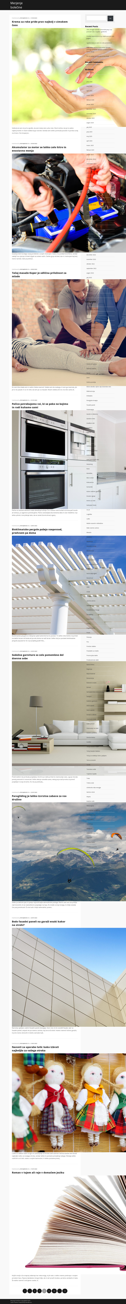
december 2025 (91, 109)
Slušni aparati (90, 710)
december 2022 (91, 255)
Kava (88, 469)
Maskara (89, 537)
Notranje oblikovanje (93, 582)
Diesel (88, 373)
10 (54, 1291)
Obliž (88, 587)
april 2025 (89, 141)
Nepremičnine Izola (92, 564)
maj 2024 (89, 177)
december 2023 (91, 200)
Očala (88, 592)
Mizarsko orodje (91, 546)
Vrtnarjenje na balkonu (93, 810)
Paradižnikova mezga (93, 610)
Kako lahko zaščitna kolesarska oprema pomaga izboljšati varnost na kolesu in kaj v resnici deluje (100, 50)
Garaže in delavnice (92, 414)
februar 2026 (90, 100)
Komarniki (90, 487)
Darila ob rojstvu (91, 364)
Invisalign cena (91, 437)
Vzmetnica (90, 824)
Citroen (89, 359)
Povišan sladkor (91, 646)
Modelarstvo (90, 551)
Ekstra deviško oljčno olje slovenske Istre (99, 387)
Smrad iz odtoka (91, 714)
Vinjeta (89, 797)
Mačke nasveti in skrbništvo (95, 523)
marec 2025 (90, 145)
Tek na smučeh (91, 760)
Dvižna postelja (91, 382)
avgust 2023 (90, 218)
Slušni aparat (90, 705)
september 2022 (91, 268)
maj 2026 (89, 86)
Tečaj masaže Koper (93, 746)
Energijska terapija (92, 400)
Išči (110, 18)
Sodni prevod (90, 724)
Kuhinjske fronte (91, 505)
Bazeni (89, 318)
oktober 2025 (91, 118)
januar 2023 (90, 250)
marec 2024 (90, 186)
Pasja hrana (90, 619)
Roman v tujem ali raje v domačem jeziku (38, 1172)
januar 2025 (90, 154)
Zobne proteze (91, 865)
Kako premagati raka (93, 459)
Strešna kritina (91, 737)
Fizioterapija (90, 409)
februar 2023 (90, 245)
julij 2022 (89, 277)
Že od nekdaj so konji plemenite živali (98, 56)
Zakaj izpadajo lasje (92, 833)
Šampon (89, 696)
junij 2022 (89, 282)
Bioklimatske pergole (93, 323)
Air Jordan (89, 305)
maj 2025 (89, 136)
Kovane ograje (91, 496)
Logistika (89, 514)
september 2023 (91, 214)
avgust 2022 (90, 273)
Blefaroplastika (91, 327)
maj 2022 (89, 286)
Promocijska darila (92, 655)
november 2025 (91, 113)
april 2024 (89, 182)
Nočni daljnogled (92, 573)
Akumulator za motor (93, 309)
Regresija (89, 669)
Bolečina (89, 332)
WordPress (28, 1302)
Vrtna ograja (90, 806)
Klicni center (90, 478)
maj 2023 (89, 232)
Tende (88, 765)
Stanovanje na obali (92, 728)
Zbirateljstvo (90, 851)
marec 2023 (90, 241)
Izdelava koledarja (92, 450)
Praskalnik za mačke (93, 651)
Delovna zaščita (91, 368)
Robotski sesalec (92, 683)
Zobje (88, 860)
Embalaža (89, 396)
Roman (89, 687)
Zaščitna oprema (92, 847)
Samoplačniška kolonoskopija (95, 692)
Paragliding (90, 614)
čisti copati (90, 350)
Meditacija (90, 541)
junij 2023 (89, 227)
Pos (88, 642)
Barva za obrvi (91, 314)
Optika (88, 605)
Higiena (89, 432)
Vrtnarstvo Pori (91, 815)
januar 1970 (90, 296)
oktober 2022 (91, 264)
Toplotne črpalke (92, 774)
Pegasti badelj (91, 628)
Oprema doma (91, 601)
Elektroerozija (91, 391)
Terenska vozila (91, 769)
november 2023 (91, 205)
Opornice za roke (92, 596)
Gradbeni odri (91, 423)
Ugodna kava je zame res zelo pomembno (99, 43)
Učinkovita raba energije (94, 787)
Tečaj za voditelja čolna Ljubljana (96, 755)
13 (65, 1291)
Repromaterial (91, 673)
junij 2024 (89, 173)
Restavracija (90, 678)
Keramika (89, 473)
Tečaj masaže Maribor (93, 751)
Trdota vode (90, 783)
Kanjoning (90, 464)
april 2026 (89, 91)
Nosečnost (90, 578)
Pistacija (89, 637)
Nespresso (90, 569)
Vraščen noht (90, 801)
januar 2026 (90, 104)
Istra (88, 441)
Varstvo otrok (91, 792)
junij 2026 (89, 82)
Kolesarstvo (90, 482)
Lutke (88, 519)
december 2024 (91, 159)
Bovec (88, 341)
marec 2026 (90, 95)
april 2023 (89, 236)
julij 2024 (89, 168)
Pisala (88, 632)
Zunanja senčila (91, 869)
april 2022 (89, 291)
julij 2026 (89, 77)
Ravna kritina (90, 664)
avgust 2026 (90, 72)
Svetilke (89, 742)
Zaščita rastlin (91, 842)
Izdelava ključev (91, 446)
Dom (88, 377)
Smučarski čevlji (91, 719)
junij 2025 (89, 132)
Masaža (89, 532)
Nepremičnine (91, 560)
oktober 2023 (91, 209)
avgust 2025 (90, 123)
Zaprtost (89, 838)
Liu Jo (88, 510)
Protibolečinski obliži (93, 660)
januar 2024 (90, 195)
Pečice (88, 623)
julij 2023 (89, 223)
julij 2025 (89, 127)
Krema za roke (91, 500)
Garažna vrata (91, 418)
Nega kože (90, 555)
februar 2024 (90, 191)
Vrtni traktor (90, 819)
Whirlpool (89, 828)
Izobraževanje (91, 455)
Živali (88, 856)
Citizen (88, 355)
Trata (88, 778)
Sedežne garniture (92, 701)
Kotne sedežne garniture (94, 491)
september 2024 (91, 164)
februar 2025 (90, 150)
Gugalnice (89, 428)
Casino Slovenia (91, 346)
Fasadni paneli (91, 405)
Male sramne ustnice (93, 528)
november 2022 (91, 259)
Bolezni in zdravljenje (93, 336)
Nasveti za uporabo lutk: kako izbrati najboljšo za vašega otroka (35, 1048)
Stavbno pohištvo (92, 733)
